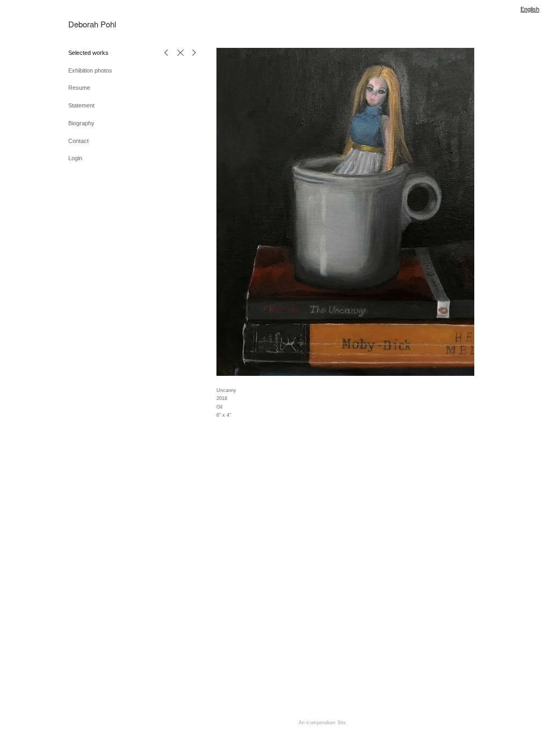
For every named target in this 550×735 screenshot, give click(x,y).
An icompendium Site (322, 722)
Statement (81, 105)
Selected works (88, 52)
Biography (81, 123)
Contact (78, 141)
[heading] (93, 24)
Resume (79, 87)
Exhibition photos (90, 70)
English (529, 9)
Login (75, 158)
